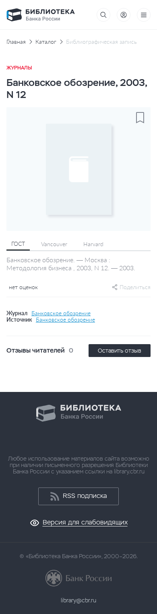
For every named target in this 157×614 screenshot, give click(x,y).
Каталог (45, 42)
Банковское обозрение (61, 313)
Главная (16, 42)
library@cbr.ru (78, 600)
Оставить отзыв (119, 350)
